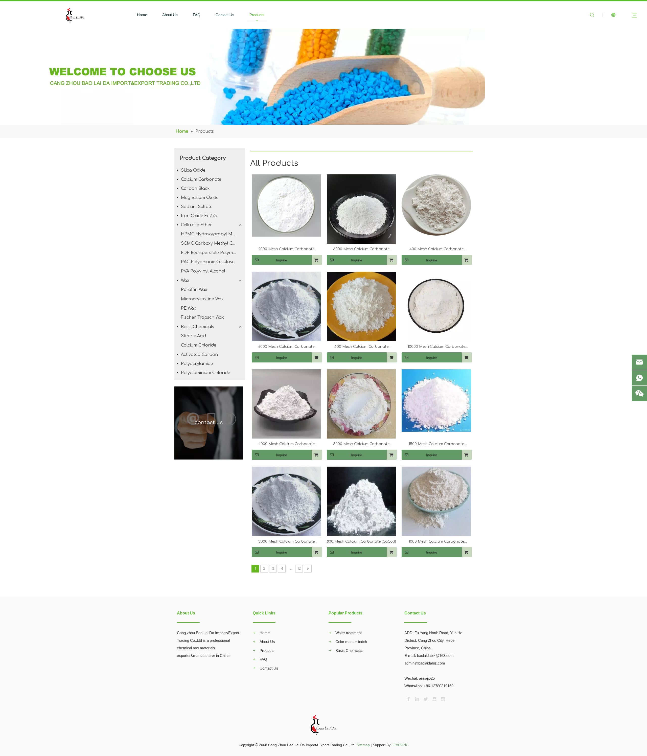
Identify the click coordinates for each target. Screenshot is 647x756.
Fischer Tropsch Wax (202, 317)
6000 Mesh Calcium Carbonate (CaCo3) (361, 249)
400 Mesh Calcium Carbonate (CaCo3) (436, 249)
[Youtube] (434, 698)
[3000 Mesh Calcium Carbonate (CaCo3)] (286, 501)
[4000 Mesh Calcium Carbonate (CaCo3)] (286, 404)
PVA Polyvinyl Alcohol (203, 271)
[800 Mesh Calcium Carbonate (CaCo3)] (361, 501)
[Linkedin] (417, 698)
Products (256, 15)
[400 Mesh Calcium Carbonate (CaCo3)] (436, 205)
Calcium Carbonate (201, 179)
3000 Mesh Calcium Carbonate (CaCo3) (286, 542)
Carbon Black (195, 188)
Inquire (281, 260)
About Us (170, 15)
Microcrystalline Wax (202, 299)
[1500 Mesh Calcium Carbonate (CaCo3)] (436, 400)
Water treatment (348, 633)
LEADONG (400, 745)
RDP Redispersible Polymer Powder (212, 252)
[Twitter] (425, 698)
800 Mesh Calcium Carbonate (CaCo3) (361, 541)
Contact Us (225, 15)
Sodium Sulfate (197, 206)
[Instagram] (442, 698)
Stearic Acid (193, 336)
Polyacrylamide (197, 363)
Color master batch (351, 641)
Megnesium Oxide (200, 197)
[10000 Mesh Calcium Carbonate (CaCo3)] (436, 306)
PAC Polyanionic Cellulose (208, 262)
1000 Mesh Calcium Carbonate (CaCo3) (436, 542)
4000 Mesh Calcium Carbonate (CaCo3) (286, 444)
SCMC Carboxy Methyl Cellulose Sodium (212, 243)
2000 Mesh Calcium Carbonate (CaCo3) (286, 249)
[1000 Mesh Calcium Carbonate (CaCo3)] (436, 501)
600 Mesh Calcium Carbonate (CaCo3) (361, 347)
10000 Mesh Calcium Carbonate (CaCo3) (436, 347)
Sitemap (363, 745)
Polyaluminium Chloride (205, 373)
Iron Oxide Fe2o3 (199, 216)
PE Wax (188, 308)
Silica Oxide (193, 170)
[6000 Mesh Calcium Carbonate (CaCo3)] (361, 209)
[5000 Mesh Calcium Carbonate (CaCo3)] (361, 404)
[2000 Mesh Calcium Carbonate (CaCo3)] (286, 205)
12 (299, 568)
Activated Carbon (199, 354)
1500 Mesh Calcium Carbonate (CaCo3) (436, 444)
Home (142, 15)
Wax (185, 280)
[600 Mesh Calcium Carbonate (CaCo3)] (361, 306)
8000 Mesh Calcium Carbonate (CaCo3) (286, 347)
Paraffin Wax (194, 289)
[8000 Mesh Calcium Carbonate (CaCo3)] (286, 306)
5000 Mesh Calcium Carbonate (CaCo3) (361, 444)
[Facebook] (408, 698)
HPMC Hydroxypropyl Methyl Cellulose (212, 234)
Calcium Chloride (198, 345)
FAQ (196, 15)
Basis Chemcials (197, 327)
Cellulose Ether (196, 225)
